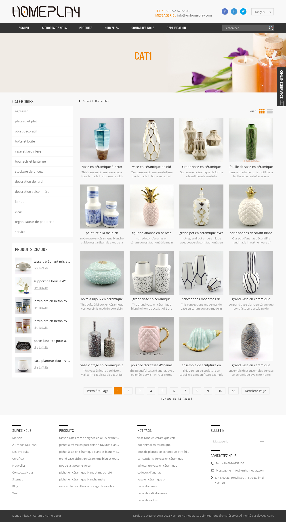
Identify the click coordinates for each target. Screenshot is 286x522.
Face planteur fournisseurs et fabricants (52, 360)
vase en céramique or (151, 479)
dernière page (255, 391)
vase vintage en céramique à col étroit (101, 365)
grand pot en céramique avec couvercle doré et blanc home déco (201, 233)
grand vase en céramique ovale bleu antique (251, 365)
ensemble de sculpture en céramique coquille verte (201, 365)
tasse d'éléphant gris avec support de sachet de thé (52, 261)
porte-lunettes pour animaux (52, 341)
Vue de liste (270, 111)
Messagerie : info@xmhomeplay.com (240, 470)
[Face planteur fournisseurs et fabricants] (23, 365)
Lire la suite (41, 268)
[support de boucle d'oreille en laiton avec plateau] (23, 285)
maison (17, 438)
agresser (21, 111)
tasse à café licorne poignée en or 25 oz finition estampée (89, 438)
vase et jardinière (28, 151)
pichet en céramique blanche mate (82, 479)
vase (18, 212)
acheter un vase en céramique (157, 465)
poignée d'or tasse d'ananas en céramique (151, 365)
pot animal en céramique (153, 445)
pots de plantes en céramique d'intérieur (163, 452)
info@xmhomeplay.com (183, 15)
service (20, 232)
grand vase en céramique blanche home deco (151, 299)
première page (98, 391)
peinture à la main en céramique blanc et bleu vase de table (102, 233)
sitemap (17, 479)
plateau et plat (26, 121)
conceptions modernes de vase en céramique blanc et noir (201, 299)
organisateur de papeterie (34, 222)
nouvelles (112, 27)
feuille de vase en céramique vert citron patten (251, 167)
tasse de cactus (147, 500)
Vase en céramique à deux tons (102, 167)
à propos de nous (54, 27)
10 (220, 391)
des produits (20, 452)
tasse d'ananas (147, 486)
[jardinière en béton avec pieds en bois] (23, 305)
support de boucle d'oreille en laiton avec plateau (52, 281)
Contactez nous (142, 27)
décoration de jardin (30, 181)
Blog (15, 486)
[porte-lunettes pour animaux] (23, 345)
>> (233, 391)
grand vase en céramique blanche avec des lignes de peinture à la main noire (251, 299)
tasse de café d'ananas (152, 493)
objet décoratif (26, 131)
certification (176, 27)
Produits (85, 27)
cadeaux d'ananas (149, 472)
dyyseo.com (265, 516)
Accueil (24, 27)
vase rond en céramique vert (156, 438)
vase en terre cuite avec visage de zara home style (89, 486)
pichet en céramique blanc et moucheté (85, 472)
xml (14, 493)
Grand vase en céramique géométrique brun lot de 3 (201, 167)
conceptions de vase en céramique (160, 459)
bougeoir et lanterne (30, 161)
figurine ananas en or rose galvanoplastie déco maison (151, 233)
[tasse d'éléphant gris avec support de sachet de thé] (23, 266)
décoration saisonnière (32, 191)
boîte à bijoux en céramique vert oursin (102, 299)
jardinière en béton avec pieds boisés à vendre (52, 321)
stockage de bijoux (29, 171)
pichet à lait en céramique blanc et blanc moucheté (89, 452)
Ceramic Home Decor (47, 516)
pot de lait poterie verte (74, 465)
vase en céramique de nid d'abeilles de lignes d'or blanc (152, 167)
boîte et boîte (25, 141)
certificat (18, 459)
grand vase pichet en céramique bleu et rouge (89, 459)
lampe (19, 201)
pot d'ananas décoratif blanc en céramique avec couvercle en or (251, 233)
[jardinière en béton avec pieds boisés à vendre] (23, 325)
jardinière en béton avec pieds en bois (52, 301)
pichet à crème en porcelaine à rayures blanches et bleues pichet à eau (89, 445)
